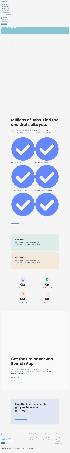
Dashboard (4, 17)
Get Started (15, 223)
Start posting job (21, 419)
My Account (6, 10)
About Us (6, 12)
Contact (8, 14)
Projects (6, 4)
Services (6, 6)
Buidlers (6, 8)
